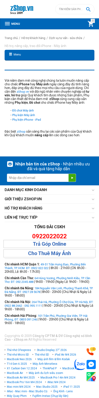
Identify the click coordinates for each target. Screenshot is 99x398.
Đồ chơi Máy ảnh (23, 110)
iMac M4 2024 (56, 382)
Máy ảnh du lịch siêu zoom (46, 373)
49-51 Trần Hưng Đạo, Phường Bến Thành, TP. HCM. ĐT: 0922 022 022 (45, 266)
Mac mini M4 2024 (18, 386)
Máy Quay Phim (17, 396)
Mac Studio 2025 (47, 386)
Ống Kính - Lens (63, 391)
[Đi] (72, 178)
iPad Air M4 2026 (65, 354)
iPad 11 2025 (71, 386)
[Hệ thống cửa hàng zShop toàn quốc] (91, 377)
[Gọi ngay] (91, 351)
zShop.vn (23, 91)
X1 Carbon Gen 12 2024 (22, 368)
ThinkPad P (50, 368)
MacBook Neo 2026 (19, 359)
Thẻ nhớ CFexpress (19, 350)
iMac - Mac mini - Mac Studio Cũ (27, 391)
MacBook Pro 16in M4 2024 (24, 382)
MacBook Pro (70, 368)
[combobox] (74, 9)
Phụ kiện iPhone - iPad (26, 119)
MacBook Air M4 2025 (21, 377)
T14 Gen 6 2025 (17, 363)
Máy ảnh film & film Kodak (54, 359)
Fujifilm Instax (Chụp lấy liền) (50, 396)
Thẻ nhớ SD (42, 354)
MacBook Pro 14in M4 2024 (58, 377)
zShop (21, 131)
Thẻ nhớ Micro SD (18, 354)
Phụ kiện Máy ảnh (23, 115)
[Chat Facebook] (91, 364)
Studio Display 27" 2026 (52, 350)
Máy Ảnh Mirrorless (45, 363)
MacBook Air (15, 373)
